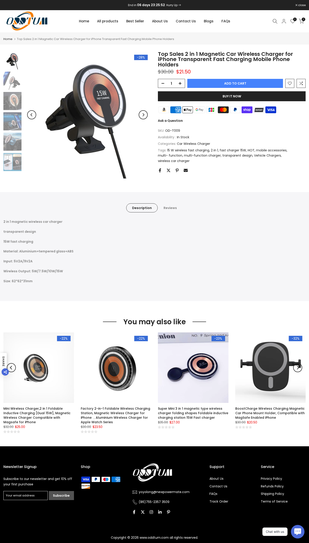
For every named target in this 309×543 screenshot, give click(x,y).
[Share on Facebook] (160, 170)
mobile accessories (271, 150)
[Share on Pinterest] (177, 170)
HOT (251, 150)
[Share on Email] (186, 170)
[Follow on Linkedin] (160, 512)
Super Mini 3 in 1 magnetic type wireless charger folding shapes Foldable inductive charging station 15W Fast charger (193, 413)
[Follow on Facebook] (134, 512)
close (9, 5)
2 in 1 (214, 150)
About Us (160, 21)
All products (107, 21)
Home (84, 21)
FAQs (225, 21)
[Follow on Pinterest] (168, 512)
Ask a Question (170, 120)
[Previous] (31, 114)
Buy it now (232, 96)
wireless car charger (174, 161)
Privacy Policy (271, 478)
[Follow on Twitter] (143, 512)
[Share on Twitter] (168, 170)
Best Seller (135, 21)
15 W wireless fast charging (188, 150)
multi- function (170, 155)
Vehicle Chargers (267, 155)
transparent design (237, 155)
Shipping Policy (272, 493)
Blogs (209, 21)
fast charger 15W (233, 150)
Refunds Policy (272, 486)
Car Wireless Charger (193, 143)
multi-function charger (202, 155)
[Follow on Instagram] (151, 512)
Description (142, 208)
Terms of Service (274, 501)
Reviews (170, 208)
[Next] (143, 114)
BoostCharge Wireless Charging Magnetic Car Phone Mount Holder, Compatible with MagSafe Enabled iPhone (270, 413)
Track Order (218, 501)
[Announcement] (154, 5)
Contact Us (186, 21)
